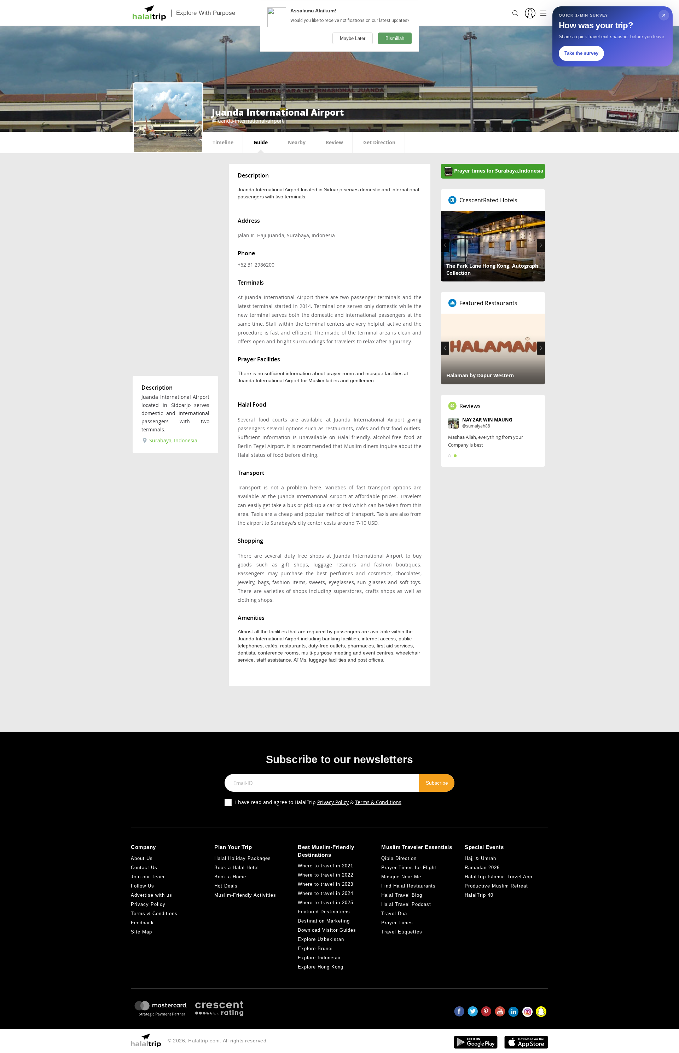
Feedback (142, 922)
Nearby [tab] (297, 142)
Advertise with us (151, 895)
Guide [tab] (261, 142)
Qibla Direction (399, 858)
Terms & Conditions (378, 802)
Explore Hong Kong (320, 967)
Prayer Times (397, 922)
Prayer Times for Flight (408, 867)
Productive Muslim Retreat (496, 886)
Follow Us (142, 886)
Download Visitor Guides (327, 930)
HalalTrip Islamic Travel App (498, 876)
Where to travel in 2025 (325, 902)
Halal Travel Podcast (406, 904)
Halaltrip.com (204, 1040)
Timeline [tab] (223, 142)
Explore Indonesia (319, 957)
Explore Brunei (315, 948)
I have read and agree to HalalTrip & (318, 802)
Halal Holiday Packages (242, 858)
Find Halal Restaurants (408, 886)
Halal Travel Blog (401, 895)
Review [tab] (334, 142)
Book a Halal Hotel (236, 867)
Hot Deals (226, 886)
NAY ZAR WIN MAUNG (487, 420)
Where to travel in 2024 (325, 893)
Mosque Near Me (401, 876)
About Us (142, 858)
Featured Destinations (324, 911)
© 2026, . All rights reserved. (218, 1040)
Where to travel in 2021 (325, 865)
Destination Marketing (324, 921)
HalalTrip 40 (479, 895)
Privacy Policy (333, 802)
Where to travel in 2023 (325, 884)
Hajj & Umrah (480, 858)
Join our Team (147, 876)
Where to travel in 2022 (325, 875)
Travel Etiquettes (401, 932)
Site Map (141, 932)
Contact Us (144, 867)
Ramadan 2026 (482, 867)
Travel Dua (394, 913)
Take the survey (581, 53)
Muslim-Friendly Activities (245, 895)
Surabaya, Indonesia (172, 440)
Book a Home (230, 876)
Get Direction (379, 142)
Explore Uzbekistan (321, 939)
